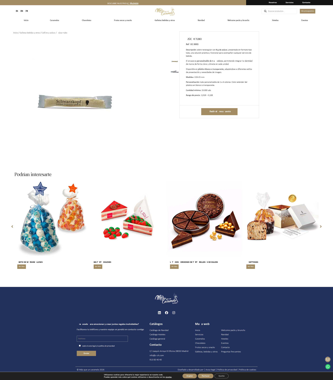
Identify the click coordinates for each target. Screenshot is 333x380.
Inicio (26, 20)
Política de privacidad (227, 370)
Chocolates (86, 20)
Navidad (201, 20)
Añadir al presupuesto (219, 111)
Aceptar (189, 376)
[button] (12, 226)
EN (22, 11)
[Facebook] (166, 313)
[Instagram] (173, 313)
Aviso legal (210, 370)
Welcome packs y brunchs (238, 20)
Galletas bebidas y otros (165, 20)
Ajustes (221, 376)
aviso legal (92, 346)
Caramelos (54, 20)
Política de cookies (247, 370)
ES (17, 11)
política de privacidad (107, 346)
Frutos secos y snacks (123, 20)
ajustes (169, 377)
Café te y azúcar (48, 33)
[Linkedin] (159, 313)
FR (27, 11)
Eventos (304, 20)
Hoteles (275, 20)
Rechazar (206, 376)
